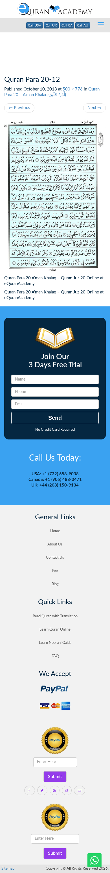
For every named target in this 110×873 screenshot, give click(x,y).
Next (94, 108)
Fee (55, 571)
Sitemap (7, 868)
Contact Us (55, 558)
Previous (19, 108)
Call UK (51, 25)
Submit (55, 776)
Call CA (66, 25)
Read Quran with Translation (55, 616)
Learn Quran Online (55, 629)
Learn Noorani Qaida (55, 643)
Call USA (34, 25)
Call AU (82, 25)
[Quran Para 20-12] (55, 197)
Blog (55, 584)
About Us (55, 544)
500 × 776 (73, 89)
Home (55, 531)
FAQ (55, 656)
